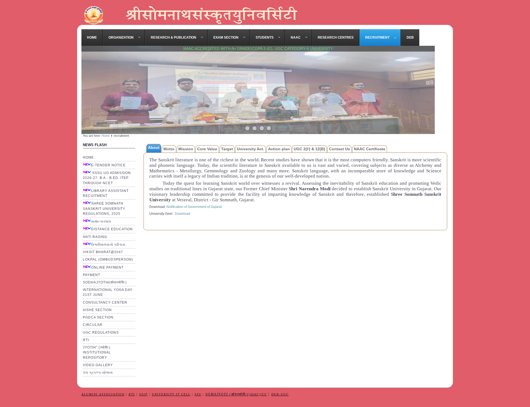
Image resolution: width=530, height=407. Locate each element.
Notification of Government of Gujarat (194, 207)
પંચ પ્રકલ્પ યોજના (98, 372)
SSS (198, 394)
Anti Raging (95, 237)
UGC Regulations (101, 332)
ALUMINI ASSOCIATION (102, 394)
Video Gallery (98, 365)
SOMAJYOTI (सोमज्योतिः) (226, 394)
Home (106, 135)
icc (263, 394)
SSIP (143, 394)
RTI (86, 340)
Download (182, 214)
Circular (92, 325)
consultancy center (105, 302)
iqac (254, 394)
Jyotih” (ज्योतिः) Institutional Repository (97, 352)
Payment (91, 275)
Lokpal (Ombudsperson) (108, 259)
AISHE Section (97, 310)
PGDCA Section (98, 317)
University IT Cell (171, 394)
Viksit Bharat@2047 (103, 252)
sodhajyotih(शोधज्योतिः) (105, 282)
